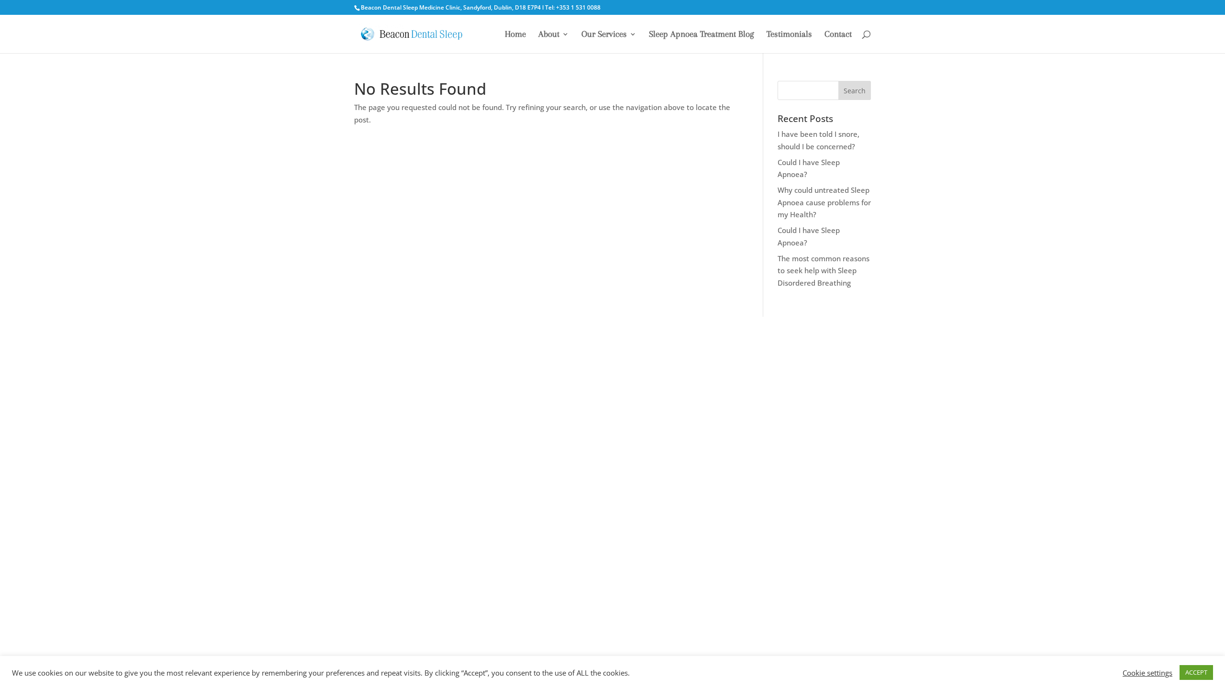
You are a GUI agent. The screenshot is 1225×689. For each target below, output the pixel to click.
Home (515, 35)
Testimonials (789, 35)
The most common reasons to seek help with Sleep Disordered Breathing (823, 271)
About (548, 35)
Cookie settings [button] (1147, 672)
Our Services (604, 35)
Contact (838, 35)
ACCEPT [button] (1196, 672)
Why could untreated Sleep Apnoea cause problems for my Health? (824, 202)
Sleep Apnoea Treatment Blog (701, 35)
